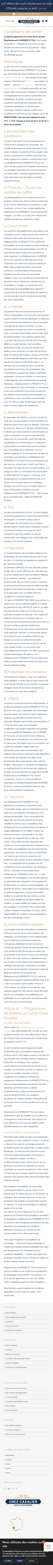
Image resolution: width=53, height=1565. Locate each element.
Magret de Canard (12, 88)
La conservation (11, 1397)
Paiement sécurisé (12, 1354)
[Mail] (17, 1489)
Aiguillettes (9, 1455)
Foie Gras (30, 81)
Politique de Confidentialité (16, 1367)
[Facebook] (5, 1489)
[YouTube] (9, 1489)
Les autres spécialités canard (16, 1401)
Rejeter (19, 1561)
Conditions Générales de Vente (17, 1359)
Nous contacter (11, 1345)
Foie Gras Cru (26, 85)
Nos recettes (10, 1406)
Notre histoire (10, 1313)
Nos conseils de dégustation (16, 1393)
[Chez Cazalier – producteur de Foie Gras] (29, 18)
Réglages (32, 1561)
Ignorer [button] (42, 8)
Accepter (8, 1561)
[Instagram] (13, 1489)
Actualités (9, 1322)
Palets (7, 1473)
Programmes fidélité (13, 1330)
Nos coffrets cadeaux (13, 1425)
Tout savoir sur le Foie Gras (15, 1388)
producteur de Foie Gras (14, 77)
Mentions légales (12, 1363)
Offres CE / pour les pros (15, 1434)
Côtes (7, 1464)
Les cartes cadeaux (12, 1430)
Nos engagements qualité (15, 1317)
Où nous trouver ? (12, 1326)
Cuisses (8, 1460)
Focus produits (11, 1410)
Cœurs (8, 1468)
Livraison (8, 1350)
